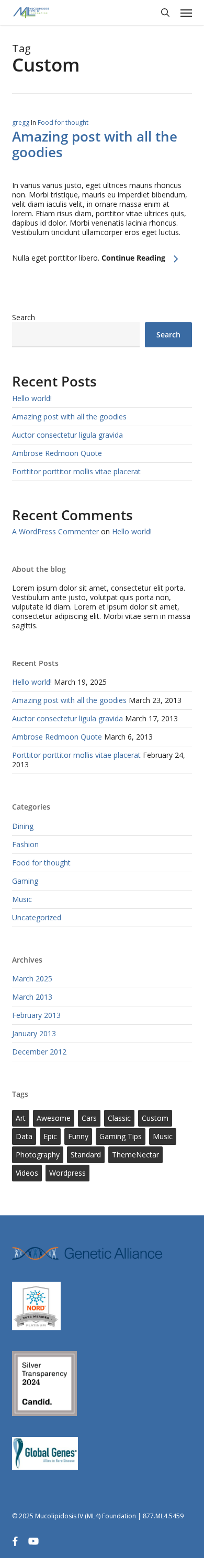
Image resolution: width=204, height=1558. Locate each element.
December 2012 (39, 1052)
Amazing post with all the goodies (94, 144)
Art (21, 1118)
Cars (89, 1118)
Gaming (25, 881)
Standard (86, 1154)
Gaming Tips (120, 1136)
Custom (155, 1118)
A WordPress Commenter (55, 531)
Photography (38, 1154)
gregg (20, 122)
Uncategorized (36, 917)
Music (22, 899)
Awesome (54, 1118)
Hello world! (32, 398)
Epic (50, 1136)
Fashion (25, 844)
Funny (78, 1136)
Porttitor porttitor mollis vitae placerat (76, 471)
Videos (27, 1173)
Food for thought (63, 122)
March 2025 (32, 978)
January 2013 (34, 1033)
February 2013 (36, 1015)
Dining (22, 826)
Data (24, 1136)
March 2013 (32, 997)
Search (23, 317)
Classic (119, 1118)
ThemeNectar (135, 1154)
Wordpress (67, 1173)
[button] (186, 12)
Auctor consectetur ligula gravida (67, 435)
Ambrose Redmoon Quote (57, 453)
